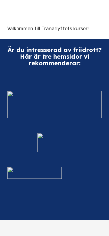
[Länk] (54, 104)
